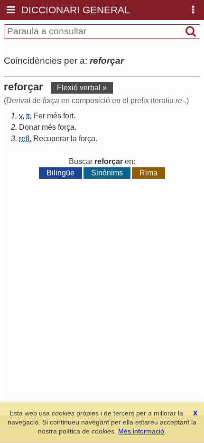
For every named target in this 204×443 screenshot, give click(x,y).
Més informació (141, 431)
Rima (148, 173)
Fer (39, 116)
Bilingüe (60, 173)
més (54, 116)
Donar (29, 127)
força (66, 127)
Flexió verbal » (82, 88)
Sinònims (107, 173)
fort (68, 116)
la (74, 139)
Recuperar (51, 139)
